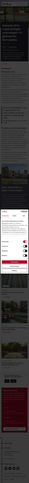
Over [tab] (24, 215)
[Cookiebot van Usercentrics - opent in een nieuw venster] (20, 212)
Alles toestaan (14, 262)
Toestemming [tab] (5, 215)
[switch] (25, 246)
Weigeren (14, 270)
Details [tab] (14, 215)
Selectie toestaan (14, 266)
